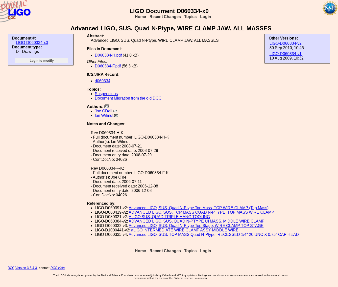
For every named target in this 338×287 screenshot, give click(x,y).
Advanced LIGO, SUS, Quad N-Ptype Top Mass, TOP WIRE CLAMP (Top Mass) (198, 208)
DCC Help (57, 268)
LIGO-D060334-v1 (285, 54)
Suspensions (106, 94)
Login (205, 17)
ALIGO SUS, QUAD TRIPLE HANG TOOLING (169, 217)
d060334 (102, 81)
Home (140, 17)
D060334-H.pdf (108, 55)
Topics (190, 17)
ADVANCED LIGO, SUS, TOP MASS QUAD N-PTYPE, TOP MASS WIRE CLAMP (201, 212)
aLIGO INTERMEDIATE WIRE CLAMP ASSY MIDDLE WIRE (185, 230)
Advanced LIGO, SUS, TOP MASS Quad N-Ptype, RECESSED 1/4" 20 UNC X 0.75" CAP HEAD (214, 234)
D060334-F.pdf (108, 66)
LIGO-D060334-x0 (32, 43)
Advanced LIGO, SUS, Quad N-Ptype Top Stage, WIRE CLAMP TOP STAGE (196, 226)
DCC (11, 268)
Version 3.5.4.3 (26, 268)
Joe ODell (103, 111)
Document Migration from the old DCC (128, 98)
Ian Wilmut (104, 115)
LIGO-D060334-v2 (285, 43)
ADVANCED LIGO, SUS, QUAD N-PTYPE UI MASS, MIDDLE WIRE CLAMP (197, 221)
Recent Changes (165, 17)
